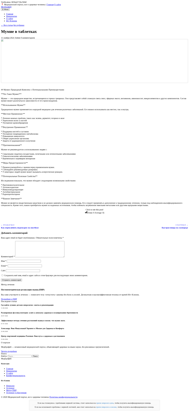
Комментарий (8, 256)
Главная (50, 4)
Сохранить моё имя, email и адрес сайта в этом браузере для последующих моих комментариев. (46, 275)
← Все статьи (7, 25)
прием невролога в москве (106, 407)
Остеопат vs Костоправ (16, 393)
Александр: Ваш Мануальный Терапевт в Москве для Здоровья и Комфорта (32, 328)
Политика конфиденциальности (63, 397)
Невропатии (11, 16)
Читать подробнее (9, 351)
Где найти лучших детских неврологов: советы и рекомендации (27, 305)
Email (4, 266)
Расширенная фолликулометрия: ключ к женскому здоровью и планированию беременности (39, 313)
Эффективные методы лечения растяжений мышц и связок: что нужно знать (33, 321)
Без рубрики (18, 25)
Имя (3, 261)
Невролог (10, 386)
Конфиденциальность (15, 375)
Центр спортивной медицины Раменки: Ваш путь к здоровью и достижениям (33, 336)
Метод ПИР (11, 390)
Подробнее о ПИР (9, 299)
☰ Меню (5, 9)
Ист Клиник (11, 21)
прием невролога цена (105, 403)
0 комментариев (28, 38)
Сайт (3, 270)
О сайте (57, 4)
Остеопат (10, 388)
